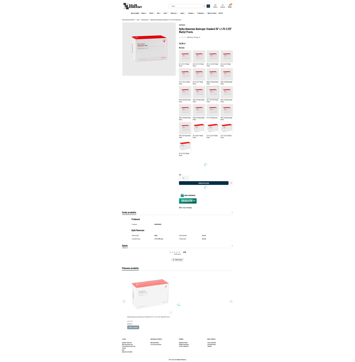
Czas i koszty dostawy (156, 344)
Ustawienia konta (211, 344)
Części (138, 19)
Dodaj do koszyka (203, 183)
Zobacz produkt (133, 327)
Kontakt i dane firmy (127, 342)
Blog (123, 350)
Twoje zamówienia (211, 342)
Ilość (180, 175)
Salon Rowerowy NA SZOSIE (128, 19)
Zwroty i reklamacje (183, 346)
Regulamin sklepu (183, 342)
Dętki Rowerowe (145, 19)
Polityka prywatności (184, 344)
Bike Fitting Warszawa (127, 344)
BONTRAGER (182, 25)
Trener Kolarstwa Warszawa (128, 346)
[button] (208, 6)
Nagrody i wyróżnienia (127, 352)
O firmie (124, 348)
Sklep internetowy (177, 359)
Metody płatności (155, 342)
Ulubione (209, 346)
